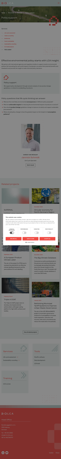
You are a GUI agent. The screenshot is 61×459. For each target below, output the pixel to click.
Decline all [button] (13, 238)
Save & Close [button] (30, 238)
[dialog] (30, 229)
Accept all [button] (47, 238)
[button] (30, 243)
